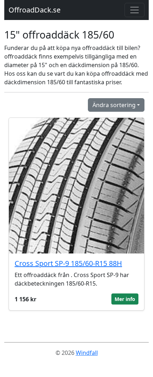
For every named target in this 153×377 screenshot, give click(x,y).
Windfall (87, 353)
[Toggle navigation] (134, 10)
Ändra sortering (114, 105)
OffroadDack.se (34, 10)
